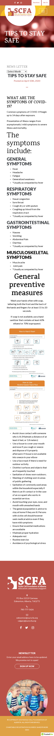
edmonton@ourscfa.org (27, 618)
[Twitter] (18, 2)
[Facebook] (14, 2)
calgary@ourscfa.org (27, 621)
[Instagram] (21, 2)
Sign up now (27, 666)
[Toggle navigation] (43, 11)
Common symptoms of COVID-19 (24, 111)
